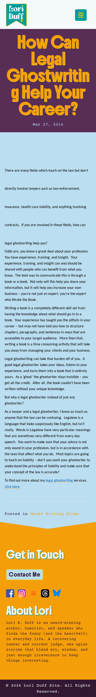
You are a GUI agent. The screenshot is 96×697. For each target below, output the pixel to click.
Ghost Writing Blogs (54, 514)
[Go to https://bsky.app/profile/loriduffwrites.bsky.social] (57, 592)
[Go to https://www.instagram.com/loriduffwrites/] (22, 593)
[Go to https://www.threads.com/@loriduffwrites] (45, 593)
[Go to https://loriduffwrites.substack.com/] (33, 593)
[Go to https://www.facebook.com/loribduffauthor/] (10, 593)
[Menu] (81, 15)
